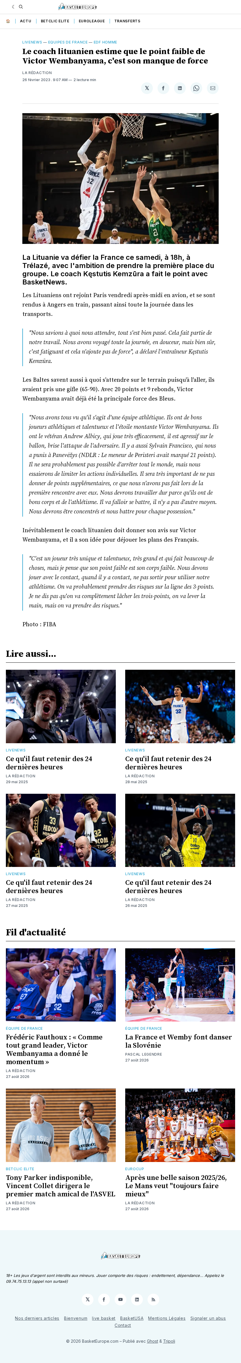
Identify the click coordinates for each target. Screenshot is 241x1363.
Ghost (152, 1341)
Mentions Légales (166, 1318)
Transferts (127, 21)
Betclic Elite (55, 21)
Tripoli (169, 1341)
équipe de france (24, 1028)
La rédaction (20, 776)
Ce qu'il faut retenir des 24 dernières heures (49, 763)
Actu (25, 21)
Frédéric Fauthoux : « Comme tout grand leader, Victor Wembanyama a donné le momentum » (54, 1049)
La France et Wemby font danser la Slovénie (178, 1041)
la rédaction (37, 73)
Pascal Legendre (143, 1054)
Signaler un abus (208, 1318)
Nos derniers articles (37, 1318)
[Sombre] (14, 7)
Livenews (32, 42)
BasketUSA (131, 1318)
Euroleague (92, 21)
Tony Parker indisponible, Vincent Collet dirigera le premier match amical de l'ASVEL (60, 1186)
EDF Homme (105, 42)
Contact (123, 1325)
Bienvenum (75, 1318)
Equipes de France (68, 42)
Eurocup (134, 1169)
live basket (104, 1318)
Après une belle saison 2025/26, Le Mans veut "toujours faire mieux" (176, 1186)
